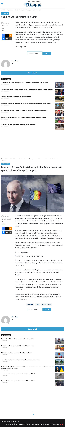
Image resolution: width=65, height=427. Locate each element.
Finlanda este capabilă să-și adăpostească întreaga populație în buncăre (18, 124)
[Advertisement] (32, 143)
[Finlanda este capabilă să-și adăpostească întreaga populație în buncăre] (59, 127)
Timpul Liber (55, 424)
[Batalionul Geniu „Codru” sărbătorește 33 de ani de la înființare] (59, 99)
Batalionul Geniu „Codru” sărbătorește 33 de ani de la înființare (16, 96)
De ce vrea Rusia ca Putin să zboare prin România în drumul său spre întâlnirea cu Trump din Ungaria (24, 82)
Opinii (32, 424)
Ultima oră (17, 10)
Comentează (32, 73)
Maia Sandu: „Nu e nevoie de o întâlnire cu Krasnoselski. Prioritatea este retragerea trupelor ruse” (24, 110)
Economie (48, 424)
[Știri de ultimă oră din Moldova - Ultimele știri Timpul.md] (32, 4)
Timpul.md (6, 23)
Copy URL (47, 53)
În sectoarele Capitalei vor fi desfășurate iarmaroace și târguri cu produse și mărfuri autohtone (23, 117)
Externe (42, 424)
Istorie (37, 424)
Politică (28, 424)
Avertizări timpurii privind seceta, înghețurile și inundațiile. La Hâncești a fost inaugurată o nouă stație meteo (26, 103)
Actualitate (10, 10)
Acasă (4, 10)
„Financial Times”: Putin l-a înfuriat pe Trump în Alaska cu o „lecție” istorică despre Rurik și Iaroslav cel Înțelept (27, 89)
